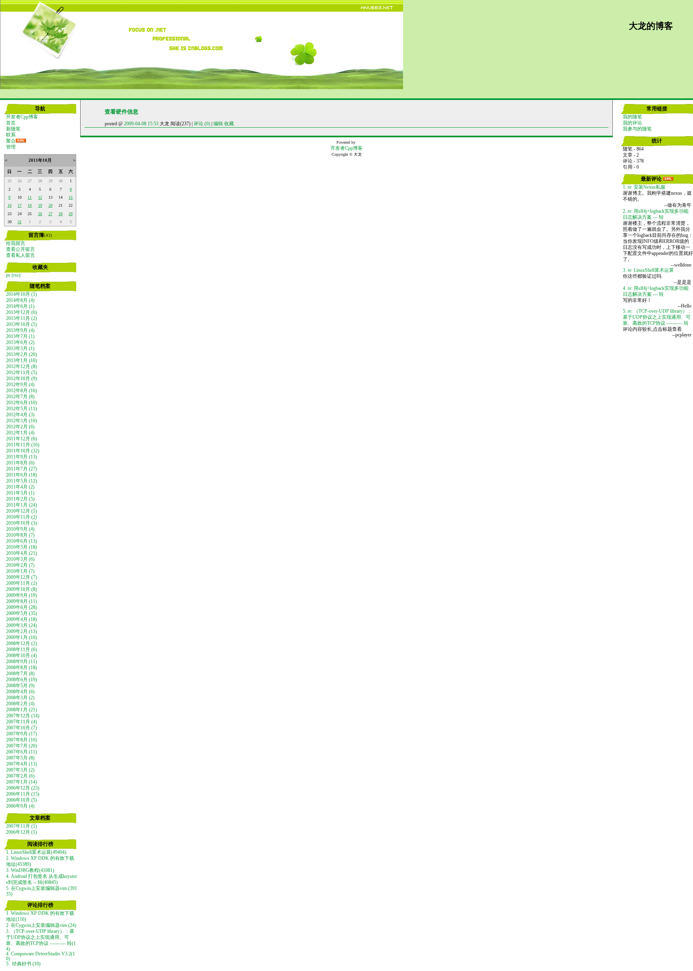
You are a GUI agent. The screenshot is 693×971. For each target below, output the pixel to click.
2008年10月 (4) (21, 655)
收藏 (229, 123)
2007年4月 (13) (21, 763)
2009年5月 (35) (21, 613)
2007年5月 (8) (20, 757)
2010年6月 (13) (21, 541)
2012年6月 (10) (21, 402)
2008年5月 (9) (20, 685)
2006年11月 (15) (22, 794)
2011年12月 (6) (21, 438)
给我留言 (15, 243)
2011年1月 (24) (21, 505)
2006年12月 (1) (21, 832)
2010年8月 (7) (20, 535)
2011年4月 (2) (20, 486)
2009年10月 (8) (21, 589)
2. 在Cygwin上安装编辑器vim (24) (41, 925)
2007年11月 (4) (21, 721)
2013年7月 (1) (20, 336)
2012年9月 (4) (20, 384)
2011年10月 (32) (22, 450)
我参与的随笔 (637, 128)
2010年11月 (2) (21, 517)
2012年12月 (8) (21, 366)
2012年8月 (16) (21, 390)
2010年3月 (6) (20, 559)
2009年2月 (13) (21, 631)
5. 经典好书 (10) (23, 963)
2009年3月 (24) (21, 625)
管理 (11, 147)
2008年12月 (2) (21, 643)
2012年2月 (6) (20, 426)
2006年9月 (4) (20, 806)
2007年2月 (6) (20, 776)
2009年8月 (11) (21, 601)
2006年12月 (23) (22, 788)
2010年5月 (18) (21, 547)
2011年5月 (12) (21, 480)
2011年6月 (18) (21, 474)
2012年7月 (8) (20, 396)
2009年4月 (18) (21, 619)
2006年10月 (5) (21, 800)
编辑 (218, 123)
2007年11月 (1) (21, 826)
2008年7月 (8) (20, 673)
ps (8, 275)
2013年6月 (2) (20, 342)
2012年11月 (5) (21, 372)
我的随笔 (632, 116)
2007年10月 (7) (21, 727)
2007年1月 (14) (21, 782)
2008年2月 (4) (20, 703)
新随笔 (13, 128)
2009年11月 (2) (21, 583)
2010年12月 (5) (21, 511)
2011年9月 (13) (21, 456)
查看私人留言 (20, 255)
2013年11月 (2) (21, 318)
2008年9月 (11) (21, 661)
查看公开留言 (20, 249)
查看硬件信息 (121, 111)
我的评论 (632, 122)
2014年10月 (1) (21, 294)
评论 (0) (202, 123)
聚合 (11, 140)
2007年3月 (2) (20, 769)
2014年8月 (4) (20, 300)
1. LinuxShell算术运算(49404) (36, 852)
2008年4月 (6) (20, 691)
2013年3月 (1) (20, 348)
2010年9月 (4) (20, 529)
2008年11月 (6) (21, 649)
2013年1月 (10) (21, 360)
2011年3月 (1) (20, 493)
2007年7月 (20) (21, 745)
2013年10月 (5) (21, 324)
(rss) (16, 275)
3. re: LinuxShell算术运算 (648, 270)
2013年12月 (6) (21, 312)
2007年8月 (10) (21, 739)
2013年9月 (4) (20, 330)
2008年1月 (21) (21, 709)
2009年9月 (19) (21, 595)
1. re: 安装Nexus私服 (644, 187)
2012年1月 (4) (20, 432)
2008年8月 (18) (21, 667)
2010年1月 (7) (20, 571)
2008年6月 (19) (21, 679)
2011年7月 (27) (21, 468)
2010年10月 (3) (21, 523)
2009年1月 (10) (21, 637)
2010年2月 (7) (20, 565)
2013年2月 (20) (21, 354)
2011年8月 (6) (20, 462)
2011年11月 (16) (22, 444)
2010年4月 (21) (21, 553)
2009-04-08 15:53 (141, 123)
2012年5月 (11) (21, 408)
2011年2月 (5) (20, 499)
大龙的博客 (651, 26)
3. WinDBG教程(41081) (30, 870)
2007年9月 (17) (21, 733)
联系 (11, 134)
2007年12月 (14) (22, 715)
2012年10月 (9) (21, 378)
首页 (11, 122)
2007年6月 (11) (21, 751)
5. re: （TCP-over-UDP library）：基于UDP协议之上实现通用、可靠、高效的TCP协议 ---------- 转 (657, 317)
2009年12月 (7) (21, 577)
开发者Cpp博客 (22, 116)
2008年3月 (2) (20, 697)
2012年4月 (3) (20, 414)
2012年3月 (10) (21, 420)
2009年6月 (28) (21, 607)
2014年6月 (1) (20, 306)
